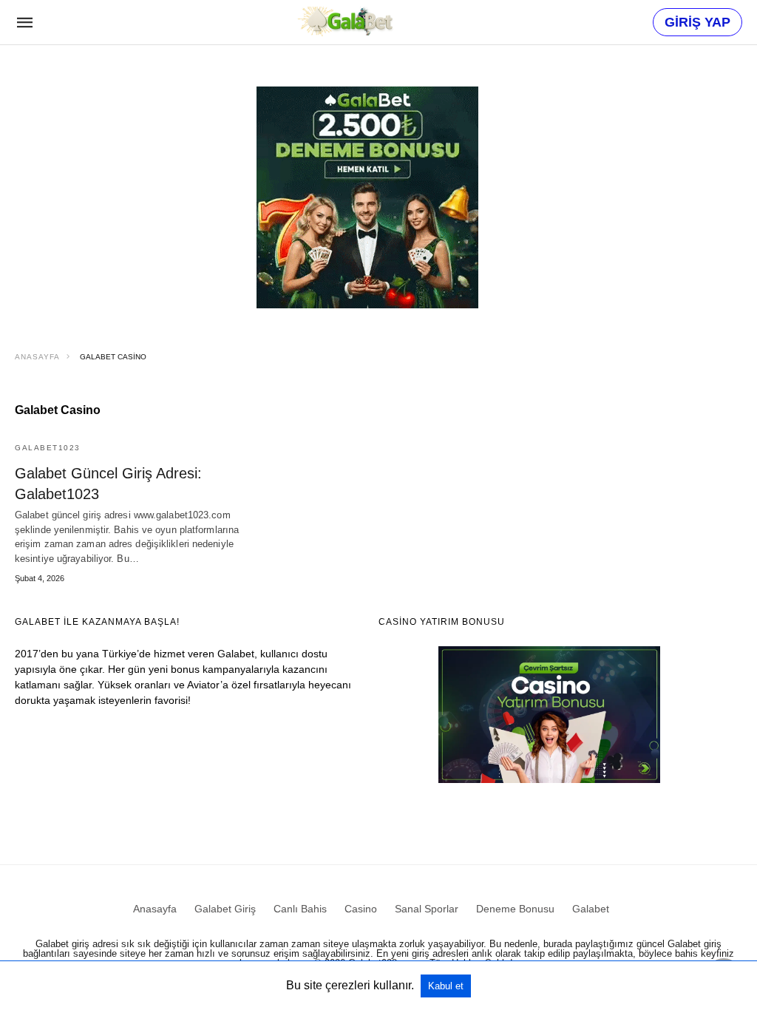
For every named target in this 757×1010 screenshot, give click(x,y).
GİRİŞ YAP (697, 22)
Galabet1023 (48, 448)
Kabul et (446, 986)
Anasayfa (37, 357)
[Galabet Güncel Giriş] (344, 21)
